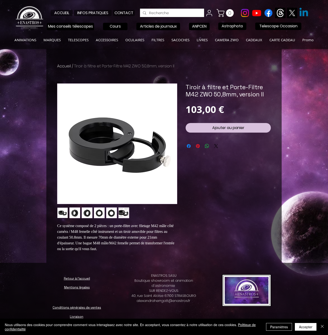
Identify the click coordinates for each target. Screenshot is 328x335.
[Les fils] (280, 13)
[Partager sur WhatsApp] (207, 146)
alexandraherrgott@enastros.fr (163, 300)
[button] (226, 13)
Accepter (305, 326)
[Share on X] (216, 146)
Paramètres (279, 326)
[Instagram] (245, 13)
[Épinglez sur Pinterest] (198, 146)
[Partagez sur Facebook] (189, 146)
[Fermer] (322, 327)
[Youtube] (256, 13)
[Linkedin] (303, 13)
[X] (292, 13)
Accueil (64, 66)
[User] (209, 13)
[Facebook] (268, 13)
